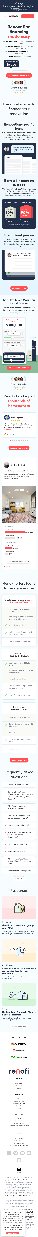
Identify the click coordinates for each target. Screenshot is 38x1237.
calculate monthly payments (19, 75)
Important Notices (19, 1128)
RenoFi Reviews (19, 1101)
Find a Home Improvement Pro (19, 1145)
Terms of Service (19, 1123)
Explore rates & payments (19, 368)
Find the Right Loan (19, 760)
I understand (12, 1233)
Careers (19, 1108)
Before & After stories (19, 1103)
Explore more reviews (19, 448)
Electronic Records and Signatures (19, 1125)
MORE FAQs (19, 879)
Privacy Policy (19, 1121)
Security (19, 1118)
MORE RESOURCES (19, 1026)
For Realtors (19, 1138)
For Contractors (19, 1143)
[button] (5, 16)
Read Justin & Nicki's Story (18, 561)
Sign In (19, 1088)
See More (7, 429)
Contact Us (19, 1086)
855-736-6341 (19, 1083)
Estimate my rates (19, 288)
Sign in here (15, 8)
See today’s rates (27, 16)
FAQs (19, 1098)
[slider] (11, 70)
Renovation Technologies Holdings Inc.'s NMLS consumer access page (21, 1196)
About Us (19, 1105)
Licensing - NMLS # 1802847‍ (19, 1179)
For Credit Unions (19, 1141)
